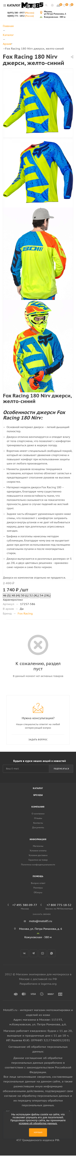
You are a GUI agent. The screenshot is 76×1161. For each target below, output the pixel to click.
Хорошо (38, 1132)
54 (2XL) (45, 595)
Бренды (38, 795)
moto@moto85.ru (40, 921)
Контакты (38, 823)
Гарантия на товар (38, 859)
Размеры (38, 887)
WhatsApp (51, 953)
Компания (38, 806)
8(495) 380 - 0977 (20, 13)
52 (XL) (34, 595)
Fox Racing (25, 613)
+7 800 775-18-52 (59, 904)
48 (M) (16, 595)
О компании (38, 813)
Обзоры (38, 892)
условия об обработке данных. (38, 1123)
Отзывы (38, 818)
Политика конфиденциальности (38, 864)
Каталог (38, 788)
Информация (38, 839)
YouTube (42, 953)
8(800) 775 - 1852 (20, 16)
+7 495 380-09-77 (24, 904)
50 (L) (24, 595)
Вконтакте (24, 953)
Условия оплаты (38, 850)
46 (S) (6, 595)
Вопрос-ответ (38, 883)
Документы (38, 827)
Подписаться (61, 768)
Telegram (33, 953)
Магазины (38, 846)
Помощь (38, 876)
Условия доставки (38, 855)
